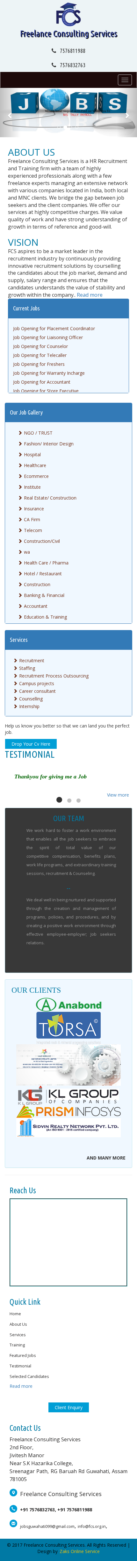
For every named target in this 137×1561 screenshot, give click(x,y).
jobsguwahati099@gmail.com (47, 1526)
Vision (23, 242)
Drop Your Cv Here (30, 744)
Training (17, 1345)
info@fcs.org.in (92, 1526)
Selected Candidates (29, 1376)
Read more (90, 294)
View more (118, 795)
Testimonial (20, 1366)
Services (17, 1334)
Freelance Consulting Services (68, 33)
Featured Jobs (23, 1355)
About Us (31, 152)
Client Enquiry (69, 1407)
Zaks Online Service (80, 1551)
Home (15, 1313)
